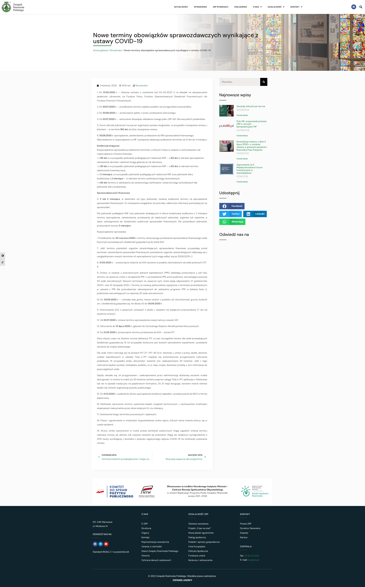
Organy (145, 532)
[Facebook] (353, 6)
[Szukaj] (263, 82)
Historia (145, 555)
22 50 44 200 (251, 555)
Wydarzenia (200, 7)
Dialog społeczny (197, 537)
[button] (232, 206)
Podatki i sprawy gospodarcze (204, 541)
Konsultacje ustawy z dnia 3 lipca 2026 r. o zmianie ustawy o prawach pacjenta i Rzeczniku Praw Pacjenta (252, 145)
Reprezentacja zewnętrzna (155, 541)
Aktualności (181, 7)
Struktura (146, 528)
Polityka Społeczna (198, 551)
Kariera (243, 537)
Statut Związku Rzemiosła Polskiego (159, 551)
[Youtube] (106, 544)
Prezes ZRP (245, 523)
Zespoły (244, 532)
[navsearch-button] (361, 7)
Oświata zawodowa (198, 523)
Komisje (145, 537)
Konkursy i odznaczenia (200, 560)
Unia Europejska (196, 546)
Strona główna (100, 50)
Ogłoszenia (240, 7)
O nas (256, 7)
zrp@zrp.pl (253, 559)
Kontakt (294, 7)
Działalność (275, 7)
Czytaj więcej (242, 115)
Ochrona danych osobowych (156, 560)
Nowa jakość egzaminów (201, 532)
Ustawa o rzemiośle (151, 546)
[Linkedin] (100, 544)
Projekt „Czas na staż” (199, 528)
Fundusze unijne (196, 555)
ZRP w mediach (220, 7)
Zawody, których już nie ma (251, 106)
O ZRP (144, 523)
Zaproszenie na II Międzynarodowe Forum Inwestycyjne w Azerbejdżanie (249, 168)
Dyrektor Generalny (250, 528)
